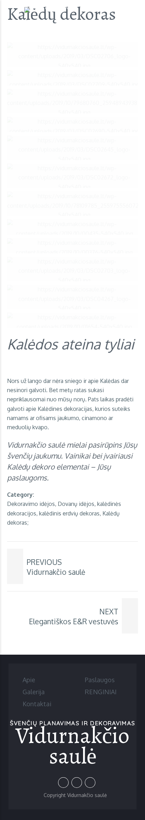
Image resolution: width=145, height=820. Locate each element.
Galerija (34, 692)
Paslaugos (100, 680)
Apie (29, 680)
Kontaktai (37, 704)
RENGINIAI (100, 692)
